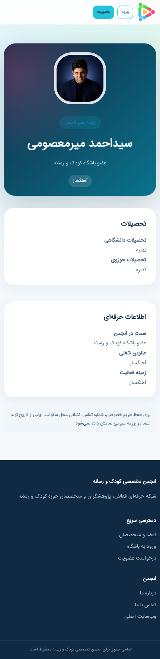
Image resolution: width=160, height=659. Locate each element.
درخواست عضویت (137, 558)
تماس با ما (145, 605)
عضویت (103, 12)
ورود (125, 12)
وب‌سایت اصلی (140, 616)
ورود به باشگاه (141, 546)
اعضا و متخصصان (137, 535)
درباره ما (148, 593)
